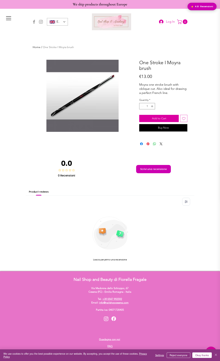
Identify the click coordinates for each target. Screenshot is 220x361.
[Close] (216, 355)
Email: (110, 302)
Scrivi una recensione (153, 169)
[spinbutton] (147, 106)
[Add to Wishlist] (183, 118)
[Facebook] (34, 21)
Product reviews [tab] (39, 191)
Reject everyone (178, 355)
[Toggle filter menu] (186, 202)
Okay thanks (202, 355)
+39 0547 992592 (112, 299)
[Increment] (152, 106)
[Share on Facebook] (141, 144)
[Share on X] (161, 144)
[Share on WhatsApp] (154, 144)
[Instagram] (40, 21)
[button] (183, 21)
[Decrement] (142, 106)
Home (36, 47)
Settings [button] (159, 355)
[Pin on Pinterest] (148, 144)
